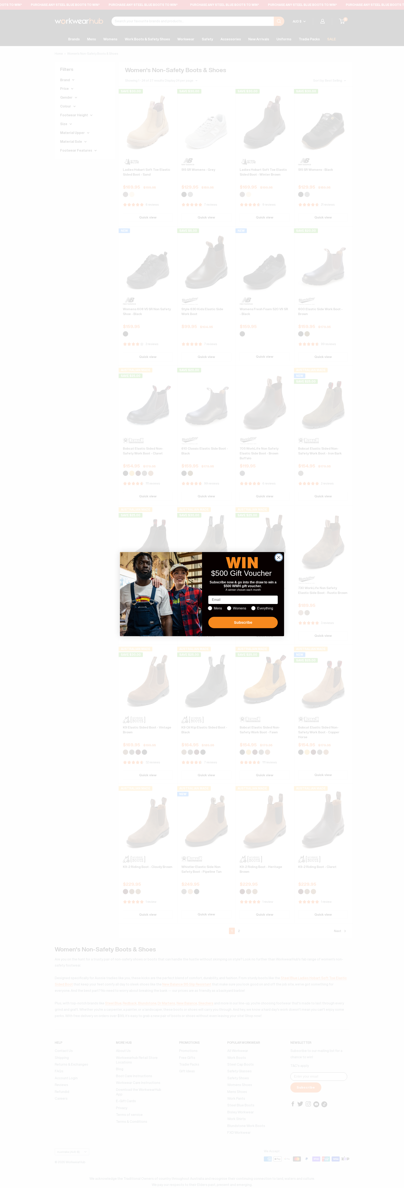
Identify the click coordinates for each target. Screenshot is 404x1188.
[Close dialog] (278, 557)
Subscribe (243, 622)
